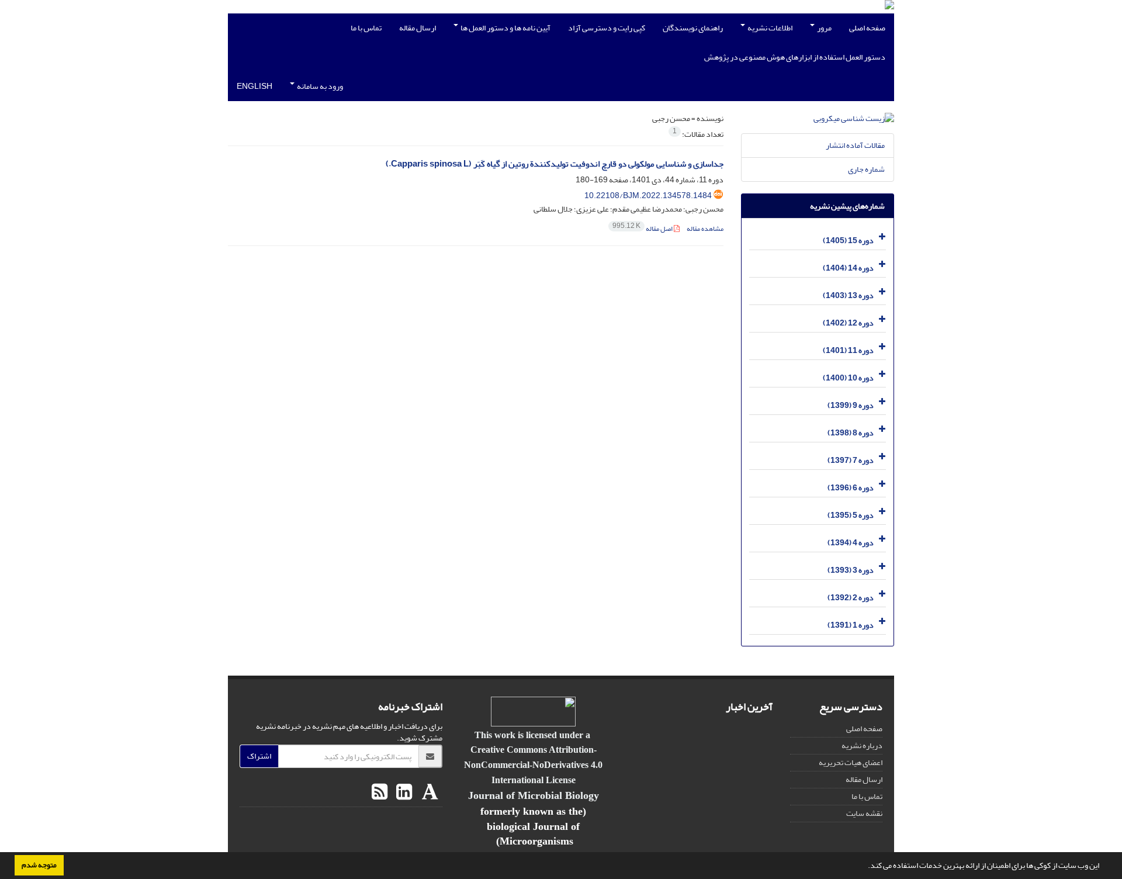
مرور (824, 28)
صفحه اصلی (867, 28)
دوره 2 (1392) (850, 597)
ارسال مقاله (417, 28)
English (254, 86)
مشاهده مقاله (705, 229)
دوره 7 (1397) (850, 460)
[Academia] (428, 792)
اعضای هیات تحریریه (850, 762)
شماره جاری (866, 169)
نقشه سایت (864, 813)
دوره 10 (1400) (848, 378)
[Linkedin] (402, 792)
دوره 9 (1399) (850, 405)
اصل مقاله (643, 229)
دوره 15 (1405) (848, 240)
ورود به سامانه (319, 86)
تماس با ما (366, 28)
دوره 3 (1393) (850, 570)
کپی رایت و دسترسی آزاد (606, 28)
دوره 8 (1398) (850, 433)
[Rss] (379, 792)
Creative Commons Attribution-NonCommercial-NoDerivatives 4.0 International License (533, 764)
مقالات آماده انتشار (855, 145)
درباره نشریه (862, 745)
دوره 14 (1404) (848, 268)
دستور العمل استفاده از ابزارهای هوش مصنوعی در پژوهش (794, 57)
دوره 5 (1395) (850, 515)
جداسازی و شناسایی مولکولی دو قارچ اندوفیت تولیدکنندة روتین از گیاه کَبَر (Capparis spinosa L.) (554, 163)
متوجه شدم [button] (39, 865)
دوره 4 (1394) (850, 543)
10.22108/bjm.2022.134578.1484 (648, 195)
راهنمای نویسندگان (693, 28)
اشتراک (259, 756)
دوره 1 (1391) (850, 625)
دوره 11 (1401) (848, 350)
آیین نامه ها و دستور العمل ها (504, 28)
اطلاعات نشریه (769, 28)
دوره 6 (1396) (850, 488)
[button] (865, 866)
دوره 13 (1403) (848, 295)
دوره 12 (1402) (848, 323)
